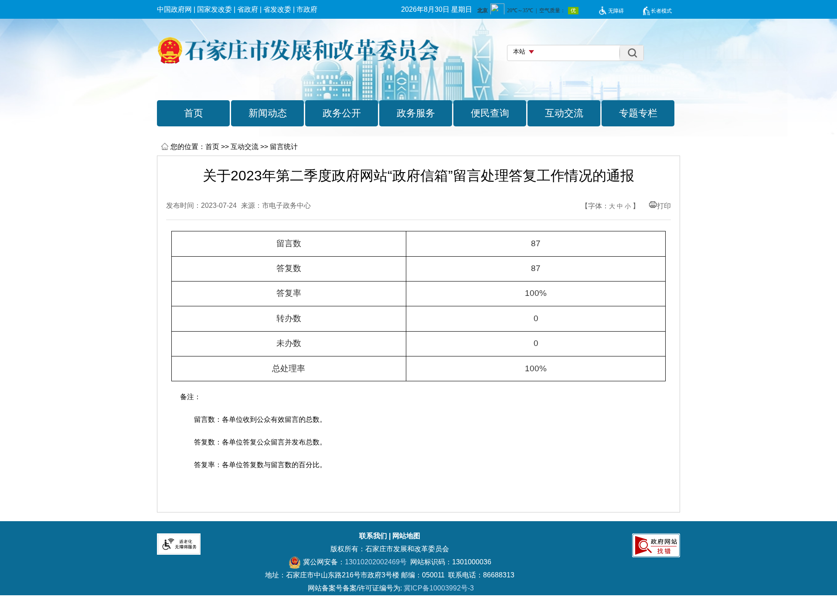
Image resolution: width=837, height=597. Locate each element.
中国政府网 (174, 9)
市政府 (306, 9)
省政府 (247, 9)
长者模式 (661, 11)
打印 (664, 206)
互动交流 (245, 146)
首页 (212, 146)
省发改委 (277, 9)
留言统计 (284, 146)
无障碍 (616, 11)
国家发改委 (214, 9)
